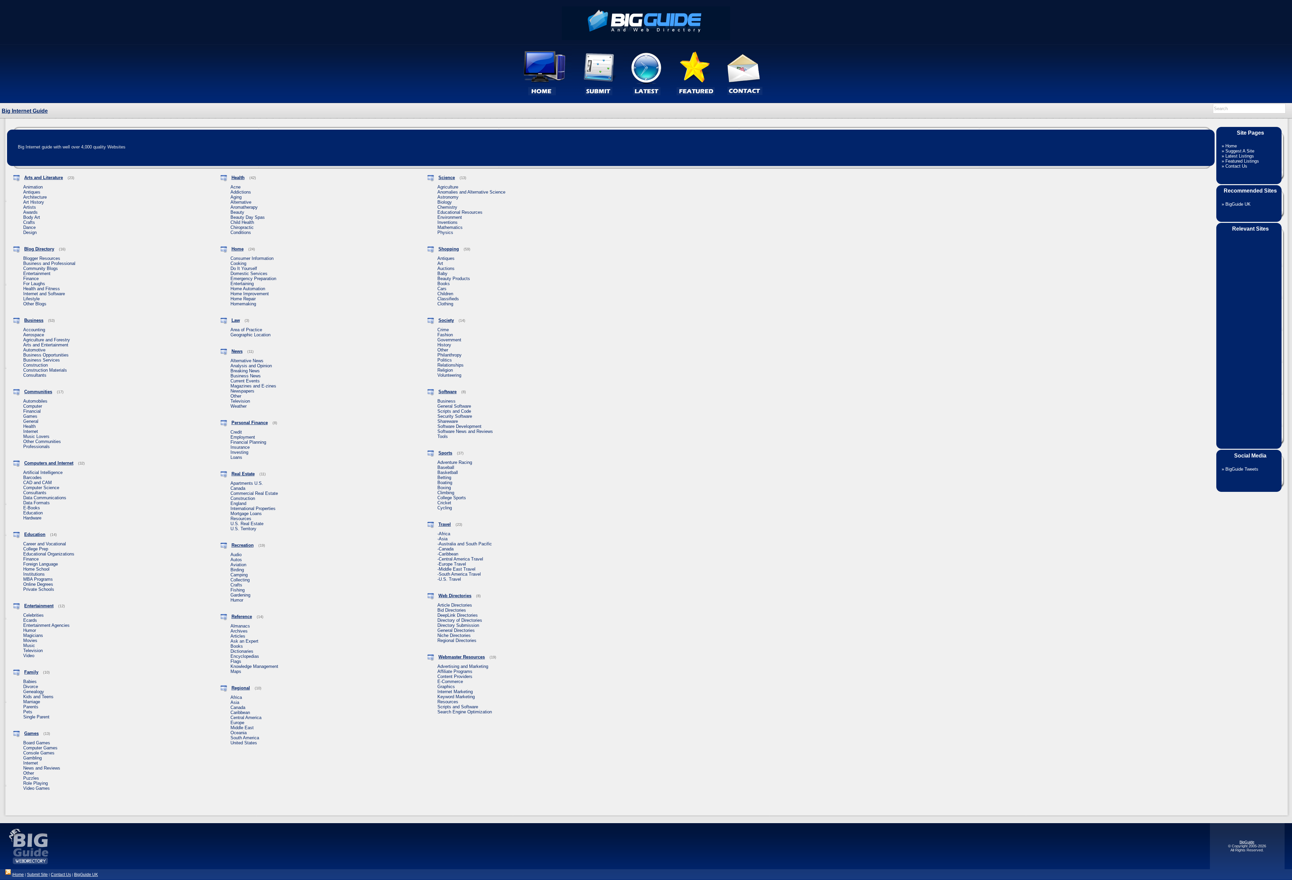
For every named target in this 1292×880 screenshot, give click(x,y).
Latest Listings (1239, 156)
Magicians (33, 635)
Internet (30, 431)
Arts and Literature (43, 177)
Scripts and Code (454, 411)
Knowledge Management (254, 666)
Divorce (30, 686)
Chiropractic (242, 227)
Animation (33, 187)
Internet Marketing (455, 691)
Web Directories (454, 595)
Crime (443, 329)
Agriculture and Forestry (46, 339)
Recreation (242, 545)
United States (243, 742)
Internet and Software (44, 293)
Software (447, 391)
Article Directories (454, 605)
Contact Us (1236, 166)
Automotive (34, 349)
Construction (35, 365)
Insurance (240, 447)
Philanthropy (449, 355)
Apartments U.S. (246, 483)
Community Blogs (40, 268)
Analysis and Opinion (251, 365)
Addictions (240, 192)
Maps (235, 671)
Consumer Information (252, 258)
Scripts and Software (457, 706)
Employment (242, 437)
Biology (444, 202)
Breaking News (245, 370)
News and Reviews (41, 768)
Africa (236, 697)
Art (440, 263)
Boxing (444, 487)
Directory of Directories (459, 620)
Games (30, 416)
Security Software (454, 416)
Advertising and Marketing (462, 666)
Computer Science (41, 487)
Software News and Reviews (465, 431)
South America (244, 737)
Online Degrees (38, 584)
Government (449, 339)
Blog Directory (39, 248)
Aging (236, 197)
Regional (240, 687)
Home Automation (247, 288)
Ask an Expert (244, 641)
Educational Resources (459, 212)
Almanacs (240, 626)
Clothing (445, 303)
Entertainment (36, 273)
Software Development (459, 426)
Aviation (238, 564)
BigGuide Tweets (1241, 469)
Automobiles (35, 401)
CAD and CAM (37, 482)
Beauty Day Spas (247, 217)
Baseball (445, 467)
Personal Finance (249, 422)
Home (237, 248)
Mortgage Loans (246, 513)
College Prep (35, 548)
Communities (38, 391)
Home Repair (243, 298)
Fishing (237, 590)
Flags (235, 661)
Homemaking (243, 303)
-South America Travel (459, 574)
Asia (234, 702)
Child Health (242, 222)
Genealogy (33, 691)
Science (446, 177)
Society (446, 320)
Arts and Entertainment (45, 344)
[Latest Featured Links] (695, 101)
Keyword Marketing (456, 696)
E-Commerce (450, 681)
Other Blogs (34, 303)
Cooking (238, 263)
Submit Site (37, 874)
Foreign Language (40, 564)
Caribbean (240, 712)
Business (33, 320)
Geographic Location (250, 334)
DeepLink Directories (457, 615)
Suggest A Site (1239, 151)
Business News (245, 375)
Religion (445, 370)
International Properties (253, 508)
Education (33, 512)
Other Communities (42, 441)
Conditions (240, 232)
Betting (444, 477)
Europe (237, 722)
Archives (239, 631)
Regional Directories (456, 640)
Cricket (444, 502)
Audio (236, 554)
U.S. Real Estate (246, 523)
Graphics (446, 686)
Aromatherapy (244, 207)
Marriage (31, 701)
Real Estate (243, 473)
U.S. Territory (243, 528)
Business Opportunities (46, 355)
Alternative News (246, 360)
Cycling (444, 507)
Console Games (39, 752)
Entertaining (242, 283)
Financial (32, 411)
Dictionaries (241, 651)
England (238, 503)
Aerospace (33, 334)
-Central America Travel (460, 559)
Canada (237, 488)
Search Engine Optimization (464, 711)
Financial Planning (248, 442)
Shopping (448, 248)
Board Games (36, 742)
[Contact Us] (746, 101)
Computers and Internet (48, 463)
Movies (30, 640)
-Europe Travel (451, 564)
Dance (29, 227)
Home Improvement (249, 293)
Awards (30, 212)
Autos (236, 559)
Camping (239, 574)
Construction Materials (45, 370)
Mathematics (450, 227)
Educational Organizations (48, 553)
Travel (444, 524)
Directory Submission (458, 625)
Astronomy (448, 197)
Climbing (445, 492)
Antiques (31, 192)
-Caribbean (447, 553)
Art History (33, 202)
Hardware (32, 517)
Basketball (447, 472)
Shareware (447, 421)
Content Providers (454, 676)
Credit (236, 432)
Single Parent (36, 716)
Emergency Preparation (253, 278)
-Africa (443, 533)
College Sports (451, 497)
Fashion (445, 334)
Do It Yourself (243, 268)
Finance (31, 278)
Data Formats (36, 502)
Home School (36, 569)
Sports (445, 452)
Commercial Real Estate (254, 493)
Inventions (447, 222)
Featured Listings (1242, 161)
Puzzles (31, 778)
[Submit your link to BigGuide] (597, 101)
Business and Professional (49, 263)
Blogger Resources (41, 258)
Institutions (34, 574)
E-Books (31, 507)
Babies (30, 681)
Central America (245, 717)
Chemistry (447, 207)
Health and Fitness (41, 288)
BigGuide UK (1238, 204)
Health (29, 426)
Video (28, 655)
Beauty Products (453, 278)
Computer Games (40, 747)
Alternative (240, 202)
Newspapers (242, 391)
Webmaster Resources (461, 656)
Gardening (240, 595)
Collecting (240, 579)
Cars (441, 288)
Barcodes (32, 477)
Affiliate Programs (454, 671)
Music (29, 645)
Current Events (245, 380)
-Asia (442, 538)
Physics (445, 232)
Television (33, 650)
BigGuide (1247, 842)
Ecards (30, 620)
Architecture (35, 197)
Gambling (32, 757)
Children (445, 293)
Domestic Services (248, 273)
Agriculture (447, 187)
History (444, 344)
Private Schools (38, 589)
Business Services (41, 360)
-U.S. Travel (449, 579)
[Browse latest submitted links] (646, 101)
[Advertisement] (1249, 336)
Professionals (36, 446)
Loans (236, 457)
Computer (32, 406)
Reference (241, 616)
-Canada (445, 548)
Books (236, 646)
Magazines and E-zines (253, 385)
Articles (237, 636)
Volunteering (449, 375)
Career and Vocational (44, 543)
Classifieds (448, 298)
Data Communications (44, 497)
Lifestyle (31, 298)
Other (28, 773)
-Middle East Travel (456, 569)
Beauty (237, 212)
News (237, 351)
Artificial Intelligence (43, 472)
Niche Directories (454, 635)
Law (235, 320)
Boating (444, 482)
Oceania (238, 732)
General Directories (456, 630)
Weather (238, 406)
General (30, 421)
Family (31, 672)
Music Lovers (36, 436)
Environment (449, 217)
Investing (239, 452)
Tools (442, 436)
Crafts (29, 222)
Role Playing (35, 783)
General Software (454, 406)
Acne (235, 187)
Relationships (450, 365)
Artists (29, 207)
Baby (442, 273)
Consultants (34, 375)
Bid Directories (451, 610)
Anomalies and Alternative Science (471, 192)
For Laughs (34, 283)
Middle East (242, 727)
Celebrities (33, 615)
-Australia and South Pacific (464, 543)
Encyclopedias (244, 656)
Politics (444, 360)
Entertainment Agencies (46, 625)
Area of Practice (246, 329)
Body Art (31, 217)
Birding (237, 569)
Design (30, 232)
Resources (240, 518)
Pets (27, 711)
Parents (30, 706)
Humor (29, 630)
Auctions (446, 268)
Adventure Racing (454, 462)
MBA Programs (38, 579)
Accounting (34, 329)
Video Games (36, 788)
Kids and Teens (38, 696)
